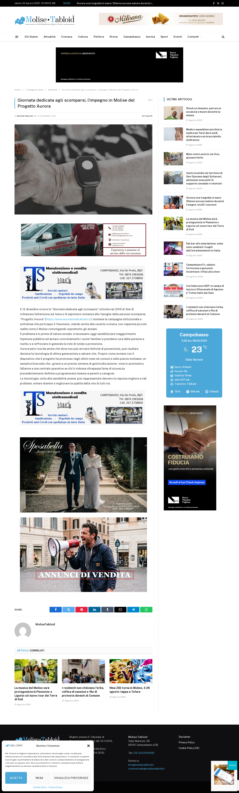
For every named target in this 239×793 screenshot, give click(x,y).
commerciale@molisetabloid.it (146, 768)
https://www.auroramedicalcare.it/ (69, 319)
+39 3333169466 (143, 752)
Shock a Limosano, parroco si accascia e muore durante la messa (203, 112)
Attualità (50, 36)
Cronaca (66, 36)
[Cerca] (222, 37)
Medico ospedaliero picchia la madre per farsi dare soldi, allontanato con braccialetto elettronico (204, 134)
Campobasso (131, 36)
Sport (164, 36)
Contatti (193, 36)
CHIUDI (232, 765)
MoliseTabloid (25, 116)
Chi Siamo (31, 36)
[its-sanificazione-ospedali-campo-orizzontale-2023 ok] (82, 299)
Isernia (150, 36)
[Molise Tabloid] (50, 19)
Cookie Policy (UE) (189, 748)
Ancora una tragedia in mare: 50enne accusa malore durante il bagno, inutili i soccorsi (116, 3)
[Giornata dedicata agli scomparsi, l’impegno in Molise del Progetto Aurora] (83, 169)
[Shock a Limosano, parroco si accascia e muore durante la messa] (173, 113)
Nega (39, 777)
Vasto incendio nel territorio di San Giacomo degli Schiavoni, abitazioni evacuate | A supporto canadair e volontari (204, 178)
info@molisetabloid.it (141, 764)
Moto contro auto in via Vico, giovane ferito (203, 156)
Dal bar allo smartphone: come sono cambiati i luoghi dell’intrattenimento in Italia (204, 247)
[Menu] (16, 36)
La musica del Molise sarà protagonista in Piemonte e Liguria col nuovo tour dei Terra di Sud (36, 693)
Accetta (16, 777)
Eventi (178, 36)
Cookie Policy (40, 787)
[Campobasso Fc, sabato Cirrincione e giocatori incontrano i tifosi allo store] (173, 269)
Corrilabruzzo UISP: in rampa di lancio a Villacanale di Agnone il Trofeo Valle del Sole (205, 289)
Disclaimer (184, 736)
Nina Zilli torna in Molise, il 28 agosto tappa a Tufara (130, 689)
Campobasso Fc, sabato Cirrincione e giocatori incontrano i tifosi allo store (203, 268)
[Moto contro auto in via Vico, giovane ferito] (173, 158)
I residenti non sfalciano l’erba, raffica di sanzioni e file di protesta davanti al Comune (83, 691)
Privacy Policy (55, 787)
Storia (114, 36)
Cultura (83, 36)
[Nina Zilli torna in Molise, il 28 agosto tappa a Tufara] (131, 671)
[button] (88, 746)
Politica (99, 36)
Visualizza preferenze (71, 777)
